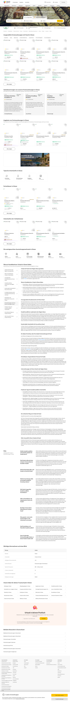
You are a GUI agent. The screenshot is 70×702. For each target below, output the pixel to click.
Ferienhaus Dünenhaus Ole (57, 200)
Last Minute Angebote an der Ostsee (7, 680)
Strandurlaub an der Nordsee (6, 669)
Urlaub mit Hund (16, 31)
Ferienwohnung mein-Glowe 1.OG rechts (44, 72)
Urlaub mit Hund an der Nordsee (6, 664)
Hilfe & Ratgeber (37, 664)
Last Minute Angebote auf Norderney (5, 683)
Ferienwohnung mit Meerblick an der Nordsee (6, 676)
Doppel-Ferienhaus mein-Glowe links (11, 51)
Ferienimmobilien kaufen (61, 666)
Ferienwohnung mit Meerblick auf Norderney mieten (7, 673)
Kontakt (25, 667)
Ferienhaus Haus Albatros (25, 51)
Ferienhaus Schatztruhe (9, 233)
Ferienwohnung (15, 666)
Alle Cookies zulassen (59, 695)
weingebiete (14, 680)
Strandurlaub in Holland (5, 666)
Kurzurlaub (14, 674)
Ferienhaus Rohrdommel (25, 200)
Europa (21, 31)
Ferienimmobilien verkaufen (62, 667)
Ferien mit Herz (60, 664)
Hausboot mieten (15, 661)
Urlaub (25, 278)
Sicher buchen (26, 664)
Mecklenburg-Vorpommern (33, 31)
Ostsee (40, 31)
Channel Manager (49, 661)
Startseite (5, 31)
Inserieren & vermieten (38, 661)
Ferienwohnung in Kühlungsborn (6, 686)
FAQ (24, 666)
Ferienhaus (28, 349)
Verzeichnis (59, 675)
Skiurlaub (14, 677)
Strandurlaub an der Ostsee (6, 667)
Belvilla (59, 677)
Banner (36, 666)
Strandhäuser (15, 682)
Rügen (43, 31)
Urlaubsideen (10, 31)
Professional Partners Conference (51, 664)
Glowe (50, 31)
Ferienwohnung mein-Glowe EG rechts (27, 72)
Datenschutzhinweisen (20, 698)
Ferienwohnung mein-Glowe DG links (59, 51)
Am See (14, 675)
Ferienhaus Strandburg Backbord (26, 136)
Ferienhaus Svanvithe (8, 136)
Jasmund (46, 31)
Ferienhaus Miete (15, 664)
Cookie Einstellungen (59, 699)
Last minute (14, 672)
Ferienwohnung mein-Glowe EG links (43, 51)
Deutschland (25, 31)
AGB (58, 669)
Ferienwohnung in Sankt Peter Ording (6, 690)
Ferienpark (14, 669)
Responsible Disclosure (61, 674)
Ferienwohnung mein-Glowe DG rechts (12, 72)
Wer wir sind (59, 661)
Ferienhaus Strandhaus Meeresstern (59, 72)
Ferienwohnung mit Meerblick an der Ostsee (6, 678)
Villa (13, 667)
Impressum (59, 672)
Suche (25, 661)
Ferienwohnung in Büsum (5, 684)
